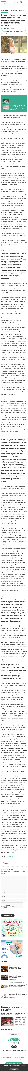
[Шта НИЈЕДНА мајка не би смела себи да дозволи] (14, 101)
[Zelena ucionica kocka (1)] (12, 928)
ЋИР (14, 2)
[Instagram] (15, 1046)
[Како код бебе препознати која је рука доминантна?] (7, 1021)
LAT (18, 2)
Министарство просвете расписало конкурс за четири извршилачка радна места (17, 994)
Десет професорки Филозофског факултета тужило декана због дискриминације (16, 976)
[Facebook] (12, 1046)
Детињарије (9, 857)
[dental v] (12, 948)
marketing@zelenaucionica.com (14, 1063)
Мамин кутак (4, 12)
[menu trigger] (25, 2)
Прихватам (14, 1069)
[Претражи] (20, 2)
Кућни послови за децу (20, 1027)
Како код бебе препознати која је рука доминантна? (6, 1029)
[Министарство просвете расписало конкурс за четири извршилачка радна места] (4, 995)
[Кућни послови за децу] (21, 1021)
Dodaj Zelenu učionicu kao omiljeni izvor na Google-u (13, 32)
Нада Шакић (6, 28)
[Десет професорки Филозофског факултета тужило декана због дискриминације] (4, 977)
